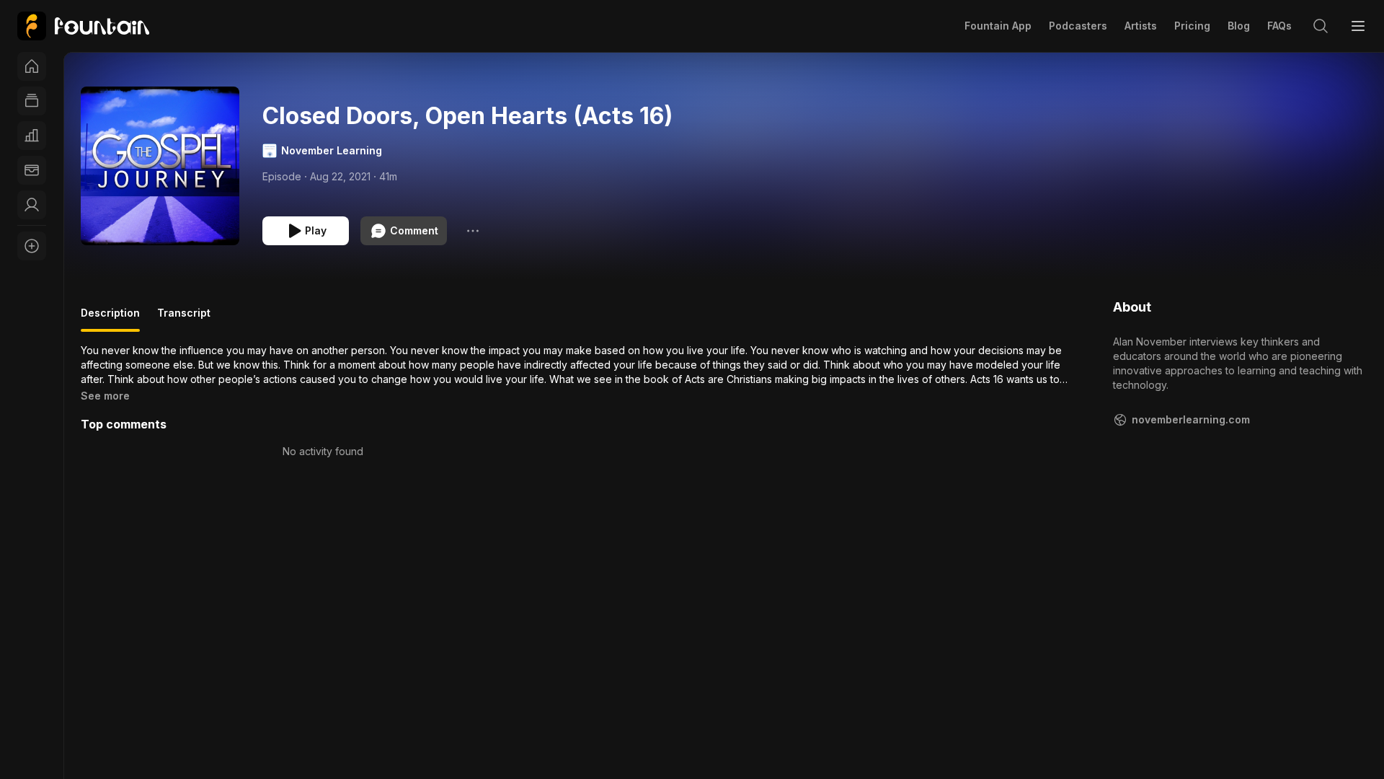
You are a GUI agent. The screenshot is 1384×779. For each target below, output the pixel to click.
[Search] (1320, 26)
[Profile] (31, 204)
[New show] (31, 246)
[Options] (472, 230)
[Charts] (31, 135)
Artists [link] (1140, 25)
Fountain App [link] (998, 25)
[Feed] (31, 101)
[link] (83, 26)
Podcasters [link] (1078, 25)
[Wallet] (31, 170)
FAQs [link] (1279, 25)
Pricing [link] (1192, 25)
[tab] (110, 319)
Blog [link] (1239, 25)
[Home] (31, 66)
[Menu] (1358, 26)
